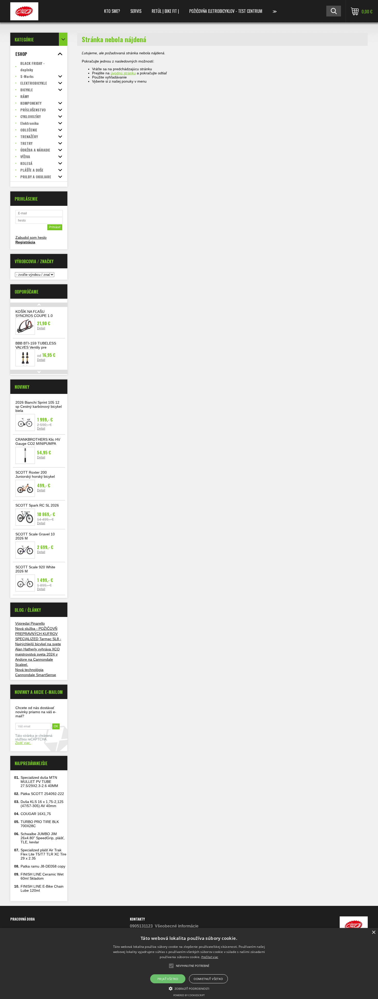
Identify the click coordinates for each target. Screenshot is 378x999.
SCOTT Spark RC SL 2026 (37, 505)
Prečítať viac (209, 957)
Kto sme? (112, 11)
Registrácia (25, 242)
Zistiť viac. (23, 743)
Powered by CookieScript (189, 995)
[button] (189, 988)
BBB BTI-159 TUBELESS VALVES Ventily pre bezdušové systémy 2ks (35, 347)
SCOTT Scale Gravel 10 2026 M (35, 536)
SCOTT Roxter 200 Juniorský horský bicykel (35, 474)
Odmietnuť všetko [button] (208, 979)
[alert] (189, 963)
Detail (41, 328)
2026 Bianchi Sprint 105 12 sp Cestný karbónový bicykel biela (38, 406)
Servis (135, 11)
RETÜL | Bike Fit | (165, 11)
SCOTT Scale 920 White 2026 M (35, 569)
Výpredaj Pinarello (30, 623)
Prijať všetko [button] (167, 979)
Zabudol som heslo (31, 237)
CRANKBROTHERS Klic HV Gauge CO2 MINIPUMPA (37, 441)
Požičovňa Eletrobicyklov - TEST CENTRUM (225, 11)
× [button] (373, 932)
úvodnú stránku (123, 73)
